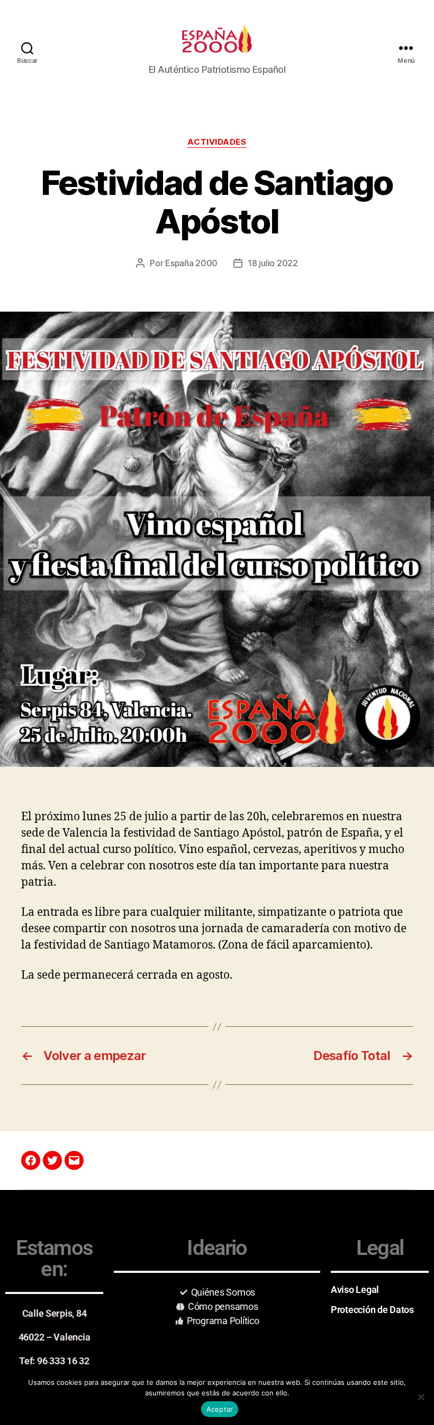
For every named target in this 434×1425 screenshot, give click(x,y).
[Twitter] (52, 1160)
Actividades (216, 142)
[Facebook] (30, 1160)
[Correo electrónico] (74, 1160)
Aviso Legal (355, 1289)
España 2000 (191, 263)
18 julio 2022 (273, 263)
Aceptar (219, 1409)
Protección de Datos (372, 1309)
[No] (420, 1397)
